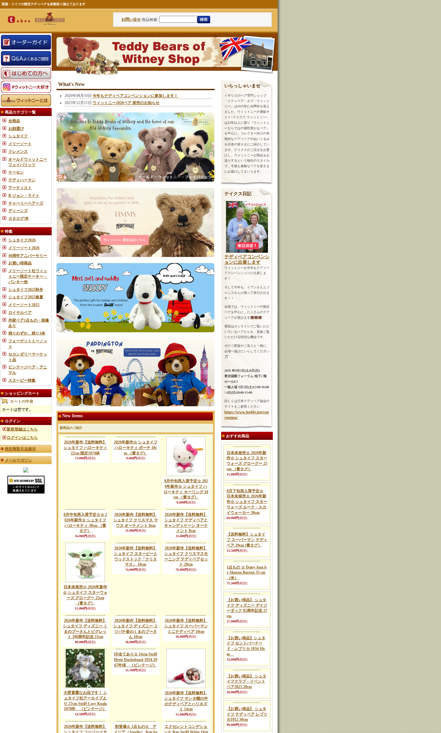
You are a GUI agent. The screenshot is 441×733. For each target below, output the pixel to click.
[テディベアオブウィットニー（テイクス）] (25, 471)
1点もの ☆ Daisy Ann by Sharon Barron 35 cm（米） (247, 624)
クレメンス (18, 151)
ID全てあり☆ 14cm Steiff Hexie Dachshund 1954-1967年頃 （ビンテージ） (135, 693)
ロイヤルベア (20, 312)
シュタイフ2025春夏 (25, 297)
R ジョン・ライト (23, 195)
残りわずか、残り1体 (26, 333)
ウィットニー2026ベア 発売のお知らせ (126, 103)
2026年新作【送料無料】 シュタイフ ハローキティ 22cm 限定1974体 (85, 447)
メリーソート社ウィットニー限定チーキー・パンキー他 (27, 276)
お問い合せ (131, 19)
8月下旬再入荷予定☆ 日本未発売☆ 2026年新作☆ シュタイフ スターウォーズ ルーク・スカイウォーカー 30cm (247, 553)
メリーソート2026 (23, 248)
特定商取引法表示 (20, 449)
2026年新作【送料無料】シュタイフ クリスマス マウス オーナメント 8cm (135, 559)
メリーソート (20, 144)
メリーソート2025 (23, 305)
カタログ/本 (18, 218)
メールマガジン (18, 460)
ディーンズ (18, 210)
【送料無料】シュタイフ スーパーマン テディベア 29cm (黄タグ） (247, 591)
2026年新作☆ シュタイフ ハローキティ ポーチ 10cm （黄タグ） (136, 447)
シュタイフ (18, 136)
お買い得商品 (20, 263)
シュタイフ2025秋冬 (25, 289)
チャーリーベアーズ (25, 203)
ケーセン (16, 172)
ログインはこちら (22, 437)
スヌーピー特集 (22, 380)
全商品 (14, 121)
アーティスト (20, 188)
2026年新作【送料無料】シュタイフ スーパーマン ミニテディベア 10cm (186, 659)
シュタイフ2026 (22, 240)
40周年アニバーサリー (27, 255)
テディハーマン (22, 180)
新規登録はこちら (22, 429)
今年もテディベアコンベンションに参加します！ (135, 95)
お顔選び (16, 128)
